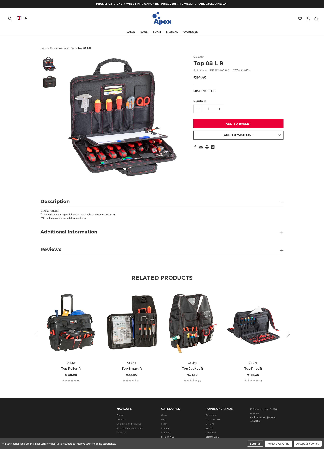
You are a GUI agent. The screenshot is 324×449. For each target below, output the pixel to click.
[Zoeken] (10, 18)
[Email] (201, 147)
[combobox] (22, 18)
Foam (157, 32)
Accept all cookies (307, 443)
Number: (199, 101)
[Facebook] (195, 147)
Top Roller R (71, 368)
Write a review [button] (241, 69)
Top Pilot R (253, 368)
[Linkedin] (212, 147)
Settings (255, 443)
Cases (130, 32)
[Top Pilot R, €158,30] (253, 322)
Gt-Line (210, 423)
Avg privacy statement (130, 428)
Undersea (211, 432)
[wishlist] (300, 18)
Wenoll (209, 428)
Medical (172, 32)
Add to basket (70, 347)
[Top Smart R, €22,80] (132, 322)
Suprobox (211, 415)
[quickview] (91, 303)
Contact (121, 419)
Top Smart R (132, 368)
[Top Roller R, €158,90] (71, 322)
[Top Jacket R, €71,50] (192, 322)
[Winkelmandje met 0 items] (316, 18)
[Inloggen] (308, 18)
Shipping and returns (129, 423)
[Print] (207, 147)
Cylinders (190, 32)
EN (25, 18)
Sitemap (121, 432)
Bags (144, 32)
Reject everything (278, 443)
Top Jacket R (192, 368)
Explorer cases (214, 419)
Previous (36, 334)
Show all (167, 437)
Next (288, 334)
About (120, 415)
